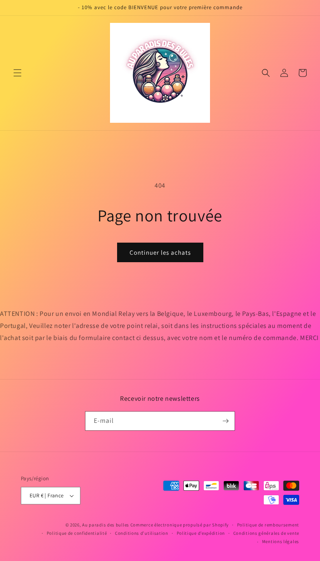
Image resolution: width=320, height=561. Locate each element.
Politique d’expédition (201, 533)
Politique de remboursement (268, 525)
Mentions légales (280, 541)
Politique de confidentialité (77, 533)
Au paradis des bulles (105, 525)
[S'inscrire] (225, 421)
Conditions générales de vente (266, 533)
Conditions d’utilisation (141, 533)
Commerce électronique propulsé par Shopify (179, 525)
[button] (17, 73)
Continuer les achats (160, 252)
